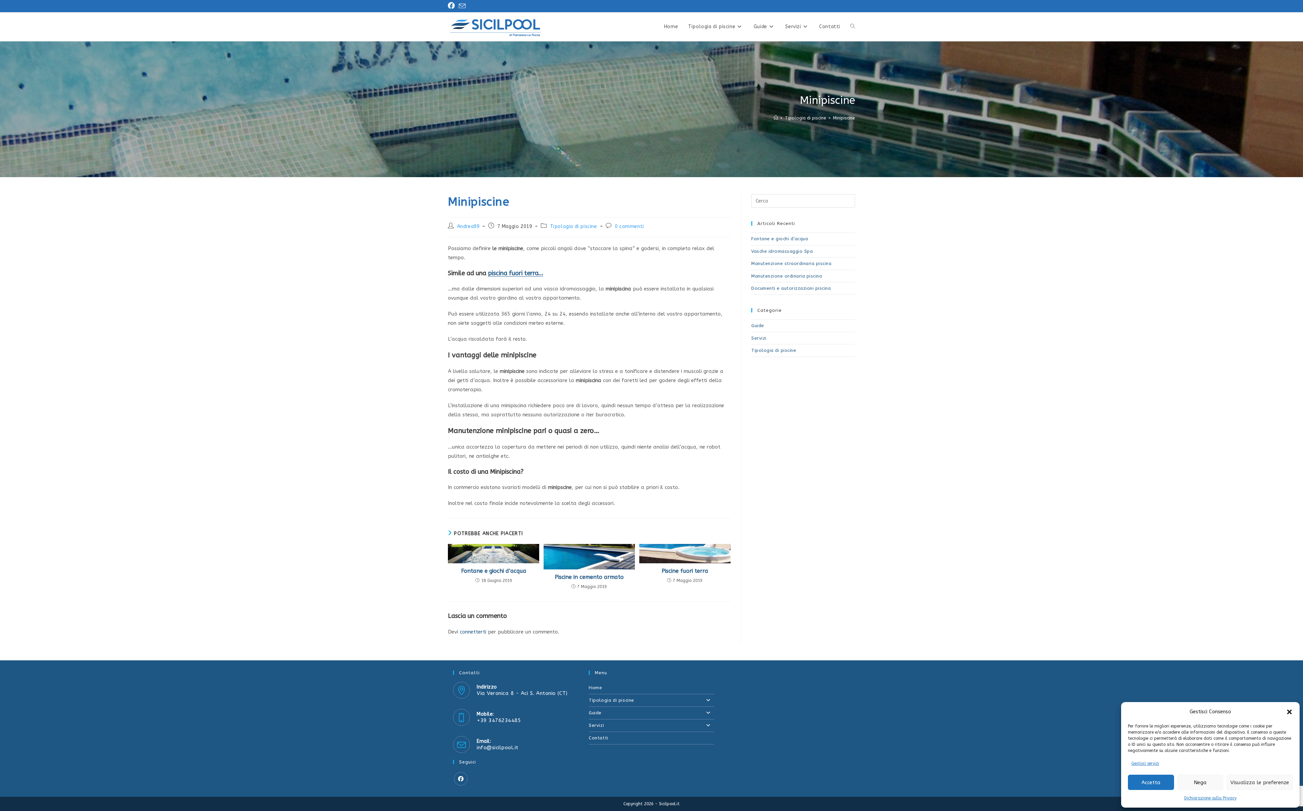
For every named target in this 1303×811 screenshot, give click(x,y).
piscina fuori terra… (515, 273)
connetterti (473, 632)
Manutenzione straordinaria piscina (791, 263)
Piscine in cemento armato (589, 577)
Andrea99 (468, 226)
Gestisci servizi (1145, 763)
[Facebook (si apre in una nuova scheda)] (452, 6)
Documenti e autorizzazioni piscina (791, 288)
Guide (757, 325)
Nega (1200, 782)
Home (595, 687)
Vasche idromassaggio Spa (782, 251)
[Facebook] (461, 779)
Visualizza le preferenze (1259, 782)
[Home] (776, 117)
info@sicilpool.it (497, 747)
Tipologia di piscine (573, 226)
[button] (1289, 712)
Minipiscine (844, 117)
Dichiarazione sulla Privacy (1210, 798)
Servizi (759, 338)
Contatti (598, 737)
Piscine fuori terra (685, 571)
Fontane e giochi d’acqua (493, 571)
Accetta (1150, 782)
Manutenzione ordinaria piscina (786, 276)
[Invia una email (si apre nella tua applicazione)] (462, 6)
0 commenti (629, 226)
